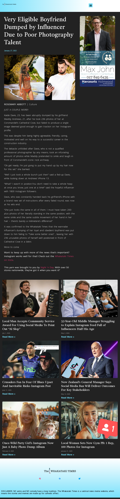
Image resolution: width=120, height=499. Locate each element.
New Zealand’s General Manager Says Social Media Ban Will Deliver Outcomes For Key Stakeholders (88, 386)
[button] (91, 5)
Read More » (8, 336)
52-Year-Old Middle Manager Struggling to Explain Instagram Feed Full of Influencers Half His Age (88, 325)
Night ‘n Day (47, 267)
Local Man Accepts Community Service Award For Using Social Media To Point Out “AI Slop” (28, 325)
